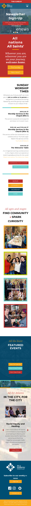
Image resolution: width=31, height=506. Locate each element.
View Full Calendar (15, 364)
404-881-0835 (13, 502)
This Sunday (15, 67)
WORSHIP (15, 190)
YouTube (19, 141)
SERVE (15, 181)
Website (26, 141)
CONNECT (15, 185)
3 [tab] (17, 32)
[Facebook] (9, 487)
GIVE (15, 194)
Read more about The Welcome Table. (16, 157)
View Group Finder (15, 368)
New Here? (15, 72)
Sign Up (15, 481)
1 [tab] (13, 32)
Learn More (15, 450)
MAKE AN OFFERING (20, 167)
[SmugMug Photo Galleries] (19, 487)
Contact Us (15, 493)
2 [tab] (15, 32)
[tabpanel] (15, 18)
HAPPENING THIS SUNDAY (18, 163)
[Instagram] (14, 487)
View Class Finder (15, 372)
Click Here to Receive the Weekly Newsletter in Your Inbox (15, 23)
